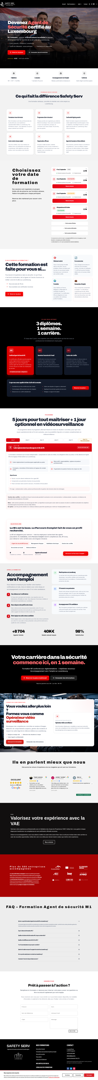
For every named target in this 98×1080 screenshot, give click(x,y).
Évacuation (39, 1057)
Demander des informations (39, 52)
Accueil (64, 4)
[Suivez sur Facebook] (68, 1068)
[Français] (89, 4)
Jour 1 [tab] (13, 440)
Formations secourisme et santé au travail (46, 1052)
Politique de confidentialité (54, 1077)
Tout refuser (67, 1075)
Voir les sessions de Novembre (69, 228)
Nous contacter (49, 842)
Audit (79, 4)
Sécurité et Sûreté (40, 1049)
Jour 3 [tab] (42, 440)
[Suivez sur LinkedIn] (71, 1068)
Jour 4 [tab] (56, 440)
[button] (28, 784)
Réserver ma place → (80, 388)
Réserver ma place (17, 52)
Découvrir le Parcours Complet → (75, 553)
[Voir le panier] (93, 4)
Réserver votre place (70, 186)
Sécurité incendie (40, 1054)
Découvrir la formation (15, 742)
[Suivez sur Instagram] (74, 1068)
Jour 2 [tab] (27, 440)
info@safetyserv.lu (71, 1056)
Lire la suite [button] (36, 790)
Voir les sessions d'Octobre (70, 223)
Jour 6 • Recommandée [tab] (85, 440)
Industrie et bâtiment (41, 1059)
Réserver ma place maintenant (36, 678)
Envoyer (72, 1031)
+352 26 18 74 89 (71, 1053)
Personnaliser (78, 1075)
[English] (92, 4)
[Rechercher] (96, 4)
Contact (85, 4)
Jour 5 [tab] (71, 440)
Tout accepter (89, 1075)
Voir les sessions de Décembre (69, 233)
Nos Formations (71, 4)
